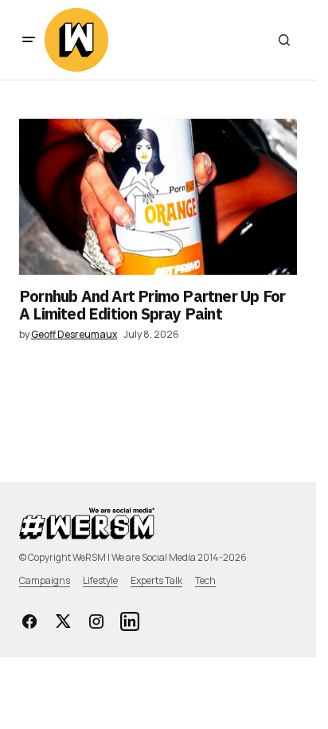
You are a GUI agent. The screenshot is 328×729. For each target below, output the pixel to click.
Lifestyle (100, 580)
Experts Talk (156, 580)
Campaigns (44, 580)
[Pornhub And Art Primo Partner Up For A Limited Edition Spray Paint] (158, 197)
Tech (205, 580)
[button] (28, 39)
